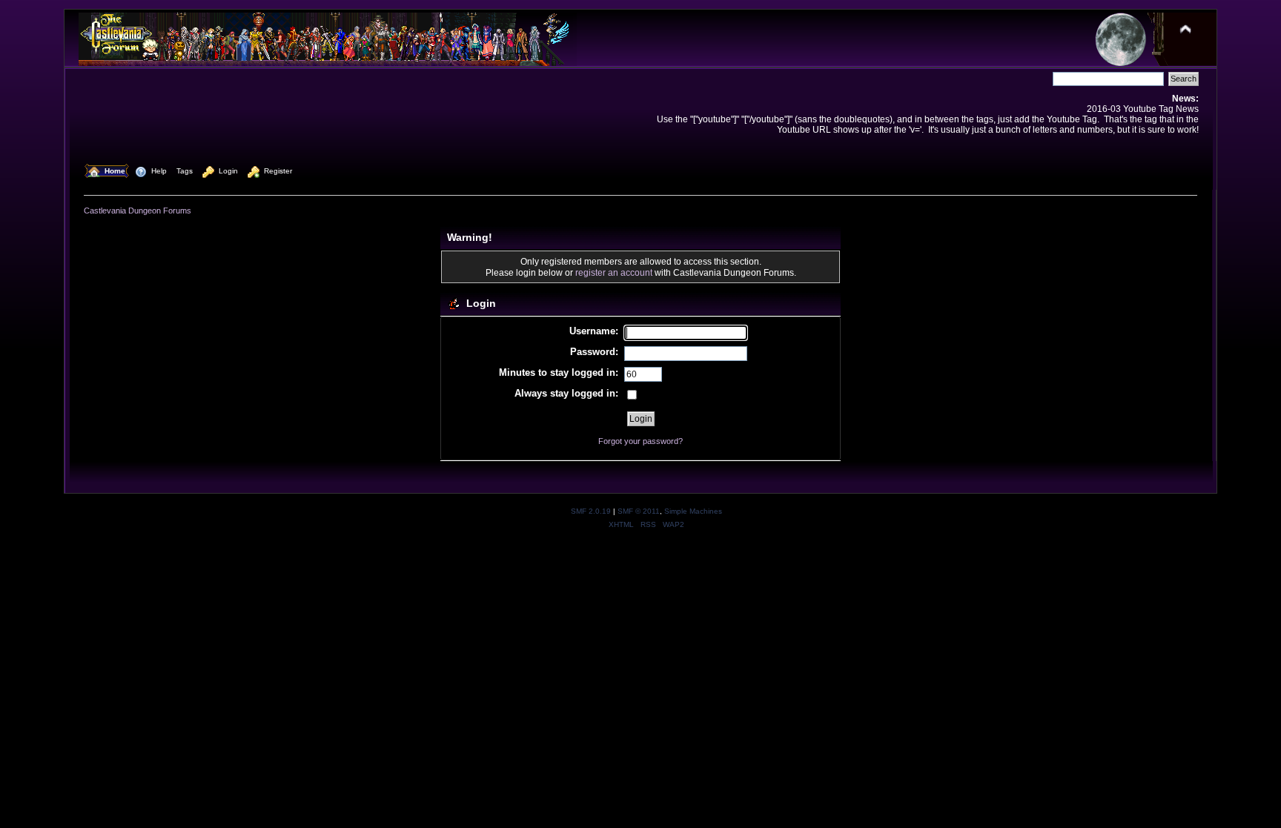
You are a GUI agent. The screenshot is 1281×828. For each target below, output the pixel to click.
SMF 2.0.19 (591, 511)
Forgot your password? (640, 441)
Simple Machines (693, 511)
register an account (613, 272)
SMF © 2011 (639, 511)
